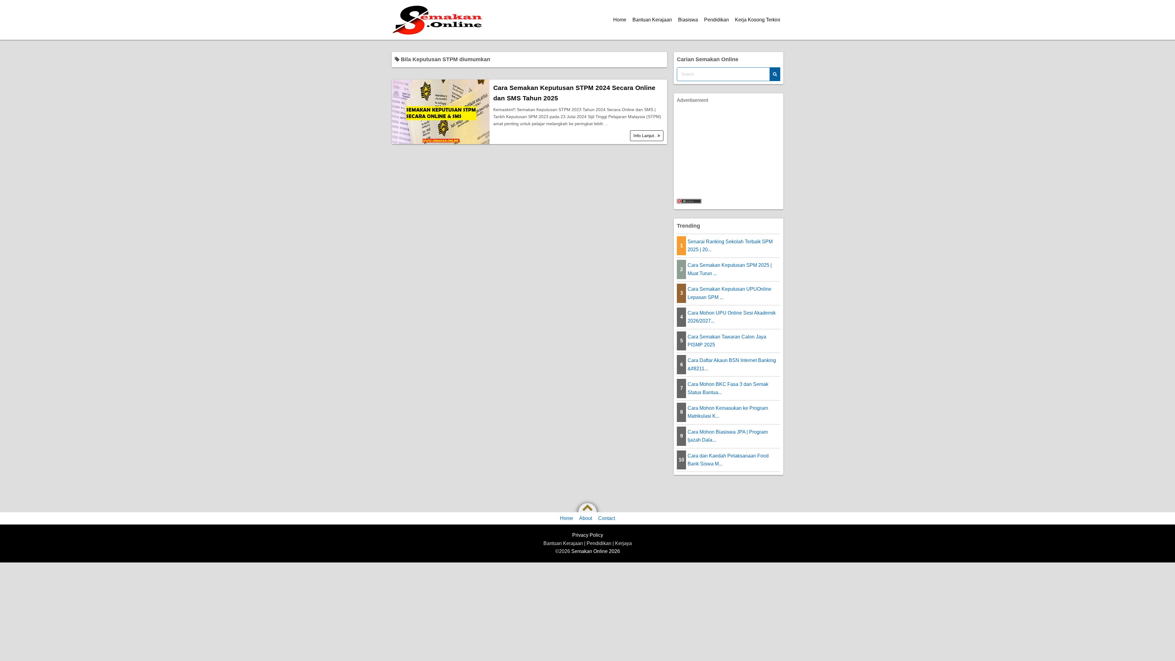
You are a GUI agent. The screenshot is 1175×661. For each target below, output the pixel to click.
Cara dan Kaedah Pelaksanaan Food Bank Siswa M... (728, 459)
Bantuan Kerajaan (652, 19)
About (585, 518)
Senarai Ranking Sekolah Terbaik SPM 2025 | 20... (730, 245)
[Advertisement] (728, 147)
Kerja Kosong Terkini (757, 19)
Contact (606, 518)
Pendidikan (716, 19)
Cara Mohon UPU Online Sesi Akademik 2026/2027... (732, 316)
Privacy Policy (587, 535)
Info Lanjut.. (645, 135)
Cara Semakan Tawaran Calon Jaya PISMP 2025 (727, 340)
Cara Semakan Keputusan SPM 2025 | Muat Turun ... (730, 269)
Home (619, 19)
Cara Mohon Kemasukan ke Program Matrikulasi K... (728, 412)
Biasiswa (688, 19)
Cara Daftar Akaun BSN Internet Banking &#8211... (732, 364)
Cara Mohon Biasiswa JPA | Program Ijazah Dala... (728, 436)
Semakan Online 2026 (595, 551)
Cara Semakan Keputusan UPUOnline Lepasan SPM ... (729, 293)
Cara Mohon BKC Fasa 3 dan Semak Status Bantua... (728, 388)
